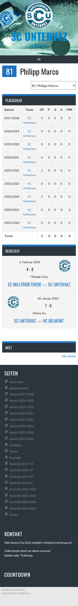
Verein (13, 451)
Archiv (13, 514)
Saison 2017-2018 (21, 394)
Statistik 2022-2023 (22, 495)
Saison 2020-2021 (21, 413)
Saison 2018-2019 (21, 400)
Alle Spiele (69, 356)
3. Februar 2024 (29, 262)
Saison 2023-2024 (21, 432)
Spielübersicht (19, 388)
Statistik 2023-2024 (22, 502)
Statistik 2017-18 (21, 464)
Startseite (16, 382)
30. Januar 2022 (48, 298)
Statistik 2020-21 (21, 483)
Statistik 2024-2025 (22, 508)
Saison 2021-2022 (21, 419)
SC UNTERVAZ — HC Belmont (39, 320)
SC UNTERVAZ (39, 36)
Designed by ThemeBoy (16, 593)
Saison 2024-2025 (21, 439)
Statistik (15, 458)
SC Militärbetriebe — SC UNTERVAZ (39, 284)
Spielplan (15, 445)
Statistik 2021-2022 (22, 489)
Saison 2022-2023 (21, 426)
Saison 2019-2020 (21, 407)
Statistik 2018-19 (21, 470)
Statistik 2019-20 (21, 476)
